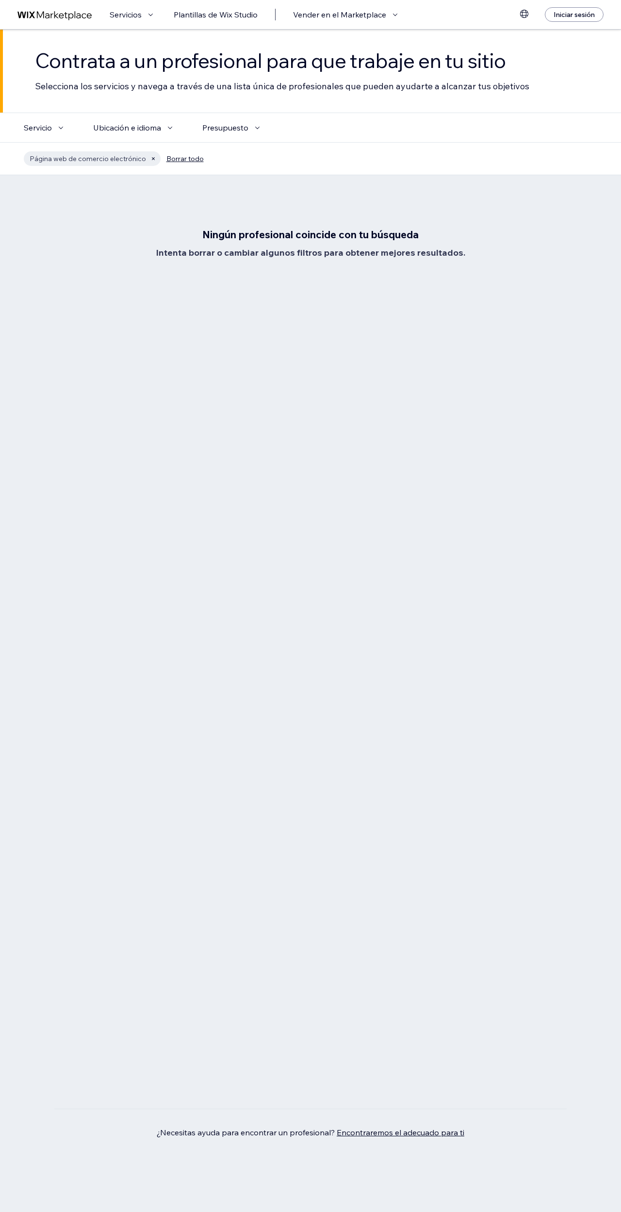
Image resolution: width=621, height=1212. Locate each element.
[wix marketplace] (54, 14)
